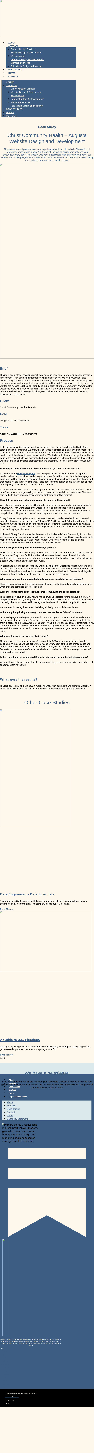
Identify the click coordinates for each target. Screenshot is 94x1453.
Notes (11, 73)
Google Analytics (26, 473)
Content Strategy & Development (27, 59)
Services (11, 85)
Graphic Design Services (23, 49)
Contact (13, 76)
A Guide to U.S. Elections (20, 1039)
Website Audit (17, 55)
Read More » (7, 909)
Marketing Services (20, 62)
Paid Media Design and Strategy (27, 66)
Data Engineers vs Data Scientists (27, 894)
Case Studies (15, 69)
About (11, 42)
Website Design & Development (26, 52)
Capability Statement (18, 1096)
